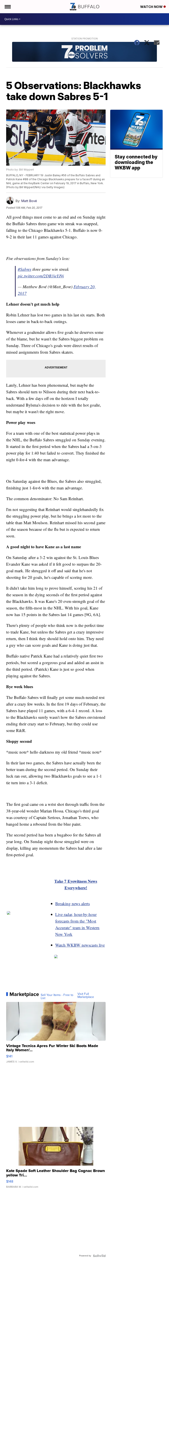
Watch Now (151, 7)
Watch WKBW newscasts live (80, 945)
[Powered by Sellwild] (99, 1255)
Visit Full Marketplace (85, 995)
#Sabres (24, 269)
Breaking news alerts (72, 903)
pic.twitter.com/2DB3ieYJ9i (41, 276)
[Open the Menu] (7, 6)
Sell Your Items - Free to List (57, 997)
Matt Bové (29, 201)
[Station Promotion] (84, 52)
